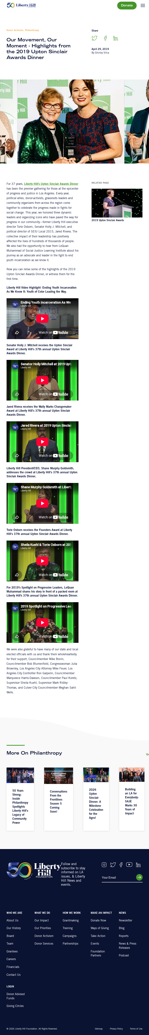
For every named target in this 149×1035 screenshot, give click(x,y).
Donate (127, 5)
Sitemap (99, 1029)
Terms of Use (136, 1029)
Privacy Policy (116, 1029)
